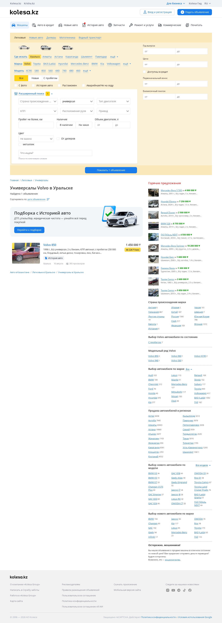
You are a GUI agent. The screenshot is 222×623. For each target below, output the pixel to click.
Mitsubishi (176, 391)
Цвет (21, 133)
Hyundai (152, 397)
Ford (150, 388)
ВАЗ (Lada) (199, 397)
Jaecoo (174, 518)
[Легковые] (24, 47)
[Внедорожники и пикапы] (46, 47)
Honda (151, 393)
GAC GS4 (152, 503)
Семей (186, 429)
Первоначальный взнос (155, 78)
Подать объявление (197, 12)
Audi (150, 375)
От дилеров (68, 138)
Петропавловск (191, 424)
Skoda (197, 379)
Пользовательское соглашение (79, 595)
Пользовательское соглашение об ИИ (82, 606)
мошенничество (172, 559)
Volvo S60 (176, 360)
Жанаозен (153, 438)
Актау (151, 415)
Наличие (62, 119)
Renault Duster (168, 212)
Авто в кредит (45, 25)
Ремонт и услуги (144, 25)
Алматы (152, 424)
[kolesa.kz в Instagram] (168, 590)
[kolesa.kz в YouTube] (173, 590)
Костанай (153, 456)
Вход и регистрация (160, 12)
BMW (151, 379)
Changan (152, 523)
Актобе (152, 420)
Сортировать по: (18, 199)
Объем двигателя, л (106, 119)
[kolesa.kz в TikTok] (184, 590)
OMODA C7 (177, 503)
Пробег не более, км (30, 119)
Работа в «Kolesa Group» (23, 595)
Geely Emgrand (179, 482)
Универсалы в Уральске (71, 272)
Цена (145, 58)
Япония (198, 324)
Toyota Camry (167, 279)
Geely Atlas (177, 477)
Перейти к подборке (29, 230)
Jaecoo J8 (175, 494)
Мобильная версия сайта (127, 589)
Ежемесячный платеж (154, 91)
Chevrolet (153, 384)
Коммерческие (172, 25)
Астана (152, 429)
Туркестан (188, 443)
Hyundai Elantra (168, 201)
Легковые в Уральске (44, 272)
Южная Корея (201, 316)
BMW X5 (152, 477)
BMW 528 (165, 223)
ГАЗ (196, 402)
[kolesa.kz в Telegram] (179, 590)
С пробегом (154, 342)
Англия (152, 307)
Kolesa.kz (15, 3)
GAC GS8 (175, 473)
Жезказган (154, 443)
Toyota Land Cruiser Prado (201, 488)
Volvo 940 (153, 360)
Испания (153, 328)
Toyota (197, 388)
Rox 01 (197, 477)
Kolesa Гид (195, 3)
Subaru (198, 384)
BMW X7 (152, 482)
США (173, 321)
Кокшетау (153, 452)
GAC (150, 527)
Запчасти (119, 25)
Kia (149, 402)
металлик (28, 144)
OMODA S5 (200, 473)
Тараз (186, 438)
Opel (173, 400)
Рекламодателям (71, 584)
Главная (14, 180)
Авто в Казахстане (20, 272)
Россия (175, 316)
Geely (151, 532)
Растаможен (69, 85)
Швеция (198, 311)
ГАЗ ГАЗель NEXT (169, 234)
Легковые (27, 180)
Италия (175, 307)
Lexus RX (176, 498)
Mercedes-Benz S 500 (171, 190)
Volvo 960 (176, 356)
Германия (153, 311)
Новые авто (71, 25)
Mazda (174, 379)
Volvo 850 (49, 245)
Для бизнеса (174, 3)
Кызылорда (189, 415)
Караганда (154, 447)
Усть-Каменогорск (193, 447)
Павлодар (188, 420)
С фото (23, 85)
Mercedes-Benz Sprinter (172, 245)
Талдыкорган (190, 433)
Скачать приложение (125, 584)
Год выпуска (149, 45)
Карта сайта (16, 601)
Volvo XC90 (200, 356)
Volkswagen (200, 393)
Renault (198, 375)
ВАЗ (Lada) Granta (199, 496)
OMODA (198, 518)
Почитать (196, 25)
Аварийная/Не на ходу (100, 85)
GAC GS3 (152, 498)
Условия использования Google (195, 617)
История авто (95, 25)
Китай (174, 311)
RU (206, 3)
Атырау (152, 433)
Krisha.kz (29, 3)
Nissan (174, 396)
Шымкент (188, 452)
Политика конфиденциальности (79, 601)
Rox (196, 523)
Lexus (174, 375)
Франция (176, 325)
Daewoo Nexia (168, 268)
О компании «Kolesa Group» (25, 584)
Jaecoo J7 (175, 489)
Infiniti (151, 536)
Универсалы (41, 180)
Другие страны (156, 316)
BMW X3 (152, 473)
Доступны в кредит (157, 71)
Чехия (197, 307)
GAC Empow (154, 494)
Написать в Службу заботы (24, 589)
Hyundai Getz (167, 257)
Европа (152, 324)
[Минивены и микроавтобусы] (68, 47)
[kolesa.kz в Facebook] (190, 590)
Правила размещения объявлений (80, 589)
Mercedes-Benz (179, 384)
